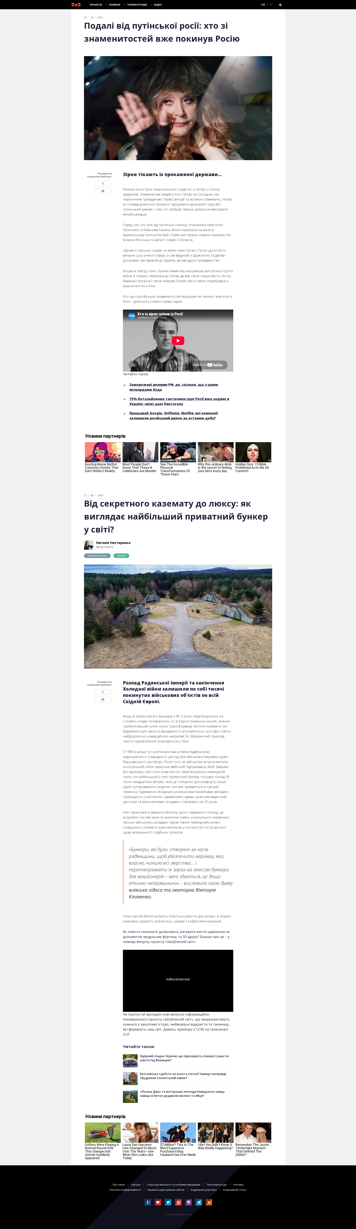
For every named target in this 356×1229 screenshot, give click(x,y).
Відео (158, 5)
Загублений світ (97, 555)
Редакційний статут (235, 1189)
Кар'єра (135, 1184)
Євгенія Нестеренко (113, 542)
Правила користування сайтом (166, 1189)
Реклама (238, 1184)
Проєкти (96, 5)
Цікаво (121, 555)
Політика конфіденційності (125, 1189)
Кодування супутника (204, 1189)
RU (271, 5)
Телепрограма (137, 5)
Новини (114, 5)
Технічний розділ (217, 1184)
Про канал (119, 1184)
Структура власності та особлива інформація (173, 1184)
